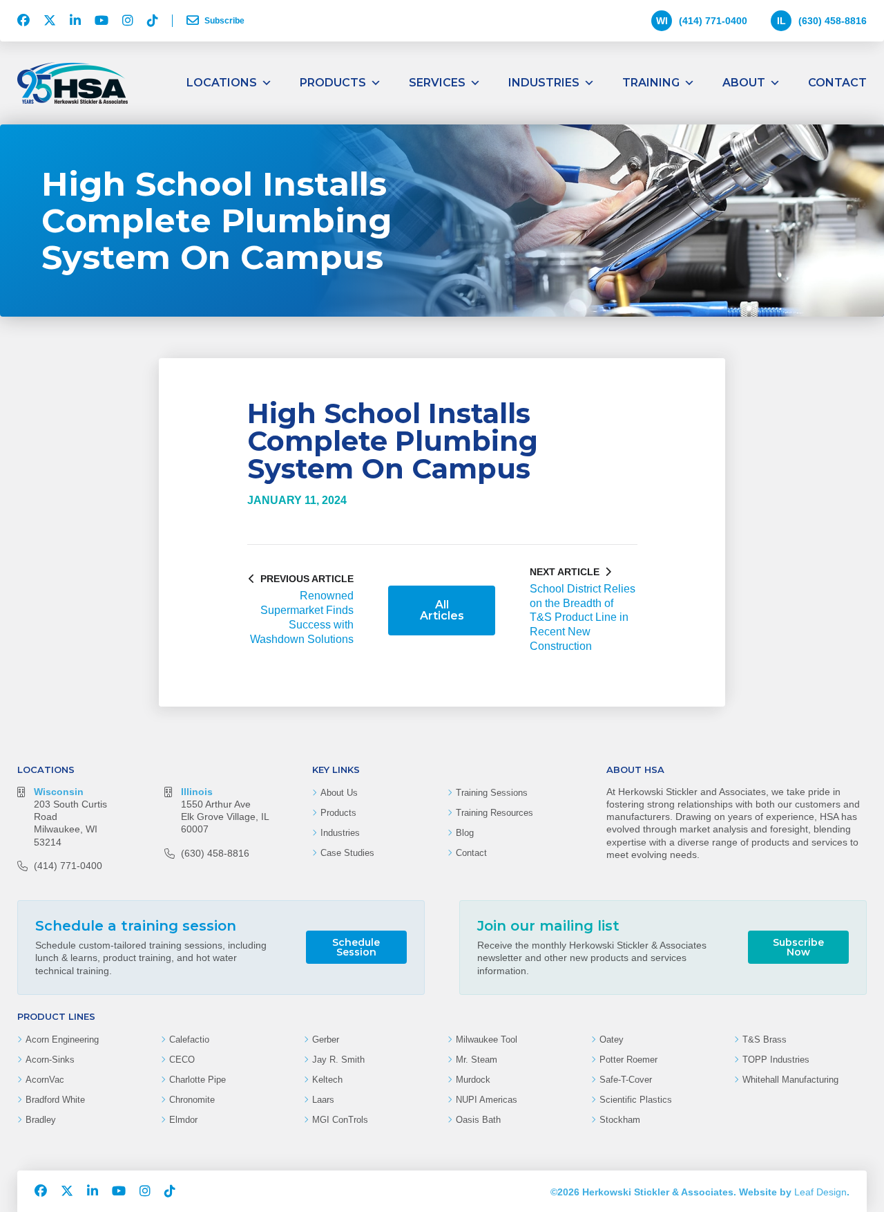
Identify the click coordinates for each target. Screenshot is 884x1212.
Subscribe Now (798, 947)
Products (333, 82)
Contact (837, 82)
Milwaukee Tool (486, 1039)
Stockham (619, 1119)
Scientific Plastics (635, 1099)
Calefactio (189, 1039)
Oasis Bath (478, 1119)
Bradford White (55, 1099)
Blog (465, 832)
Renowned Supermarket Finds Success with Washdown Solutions (302, 617)
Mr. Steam (476, 1059)
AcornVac (45, 1079)
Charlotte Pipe (197, 1079)
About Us (339, 792)
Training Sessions (492, 792)
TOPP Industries (775, 1059)
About (743, 82)
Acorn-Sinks (50, 1059)
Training (651, 82)
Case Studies (347, 852)
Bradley (41, 1119)
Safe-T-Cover (625, 1079)
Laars (323, 1099)
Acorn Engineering (62, 1039)
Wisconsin (59, 791)
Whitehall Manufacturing (790, 1079)
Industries (543, 82)
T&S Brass (764, 1039)
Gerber (325, 1039)
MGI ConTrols (340, 1119)
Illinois (197, 791)
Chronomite (192, 1099)
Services (437, 82)
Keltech (327, 1079)
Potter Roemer (628, 1059)
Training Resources (494, 812)
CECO (182, 1059)
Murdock (473, 1079)
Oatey (611, 1039)
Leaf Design (820, 1191)
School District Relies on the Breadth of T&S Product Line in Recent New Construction (582, 617)
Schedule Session (356, 947)
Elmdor (183, 1119)
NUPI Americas (486, 1099)
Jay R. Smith (338, 1059)
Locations (221, 82)
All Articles (442, 610)
